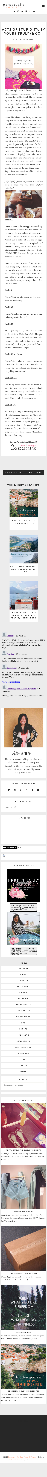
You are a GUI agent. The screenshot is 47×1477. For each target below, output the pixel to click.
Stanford (23, 1053)
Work (23, 1071)
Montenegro (23, 1017)
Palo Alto (23, 1035)
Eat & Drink (23, 986)
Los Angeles (23, 1011)
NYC (23, 1023)
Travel (23, 1065)
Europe (23, 992)
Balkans (23, 968)
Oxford (23, 1029)
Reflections (24, 1041)
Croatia (23, 980)
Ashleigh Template (30, 1457)
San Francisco (23, 1047)
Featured (23, 998)
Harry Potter (23, 1005)
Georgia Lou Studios (12, 1460)
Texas (23, 1059)
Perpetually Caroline (15, 1457)
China (23, 974)
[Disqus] (23, 664)
